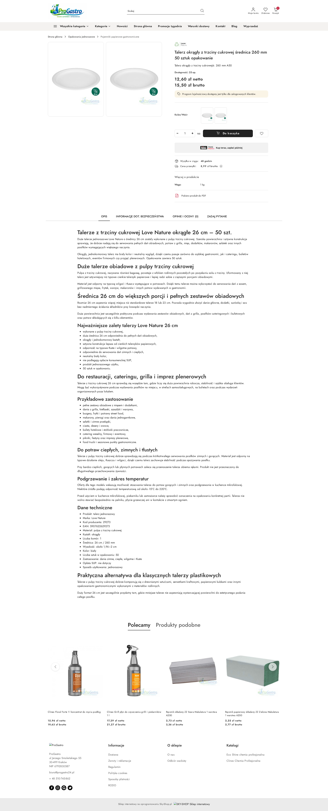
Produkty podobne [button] (178, 625)
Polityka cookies (117, 773)
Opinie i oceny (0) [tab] (185, 216)
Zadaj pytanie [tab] (217, 216)
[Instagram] (57, 787)
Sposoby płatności (119, 779)
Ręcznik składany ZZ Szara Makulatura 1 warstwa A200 (132, 713)
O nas (170, 755)
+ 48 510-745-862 (59, 778)
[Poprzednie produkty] (55, 667)
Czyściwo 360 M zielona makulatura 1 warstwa (249, 712)
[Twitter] (70, 787)
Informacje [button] (116, 745)
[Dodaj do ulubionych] (261, 133)
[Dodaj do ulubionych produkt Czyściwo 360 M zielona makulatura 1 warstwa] (276, 638)
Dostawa (113, 755)
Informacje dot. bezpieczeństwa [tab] (140, 216)
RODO (112, 785)
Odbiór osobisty (176, 761)
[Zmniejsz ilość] (177, 133)
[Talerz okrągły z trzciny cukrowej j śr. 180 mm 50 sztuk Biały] (207, 115)
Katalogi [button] (232, 745)
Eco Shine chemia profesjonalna (245, 755)
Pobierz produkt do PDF (193, 195)
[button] (103, 26)
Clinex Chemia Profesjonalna (243, 761)
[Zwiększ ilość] (192, 133)
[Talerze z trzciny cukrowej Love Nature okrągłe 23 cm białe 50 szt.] (221, 115)
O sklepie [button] (174, 745)
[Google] (64, 787)
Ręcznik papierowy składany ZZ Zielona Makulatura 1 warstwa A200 (193, 713)
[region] (214, 115)
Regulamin (114, 767)
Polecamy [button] (139, 625)
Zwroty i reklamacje (119, 761)
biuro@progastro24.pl (61, 772)
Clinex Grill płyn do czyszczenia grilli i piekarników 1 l (75, 713)
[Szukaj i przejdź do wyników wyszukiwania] (202, 11)
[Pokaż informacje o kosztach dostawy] (221, 166)
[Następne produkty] (273, 667)
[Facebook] (51, 787)
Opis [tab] (104, 216)
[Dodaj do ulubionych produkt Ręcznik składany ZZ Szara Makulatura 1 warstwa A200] (158, 638)
